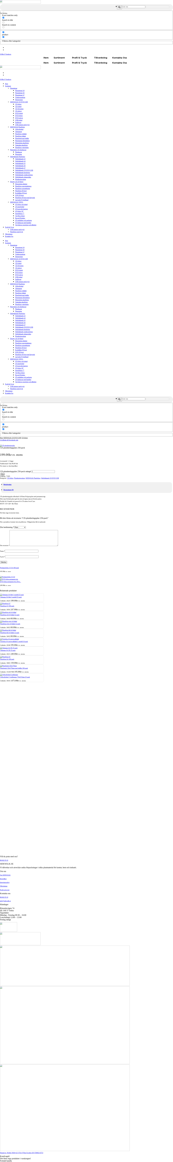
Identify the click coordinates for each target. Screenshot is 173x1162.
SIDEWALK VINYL (16, 202)
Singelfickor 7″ (19, 213)
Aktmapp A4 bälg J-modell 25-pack (11, 597)
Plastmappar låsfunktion (22, 141)
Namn (2, 551)
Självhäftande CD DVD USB (24, 170)
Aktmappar (18, 131)
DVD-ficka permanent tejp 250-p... (10, 582)
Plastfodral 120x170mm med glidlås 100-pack (14, 668)
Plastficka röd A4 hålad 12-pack (9, 615)
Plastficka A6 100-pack (7, 659)
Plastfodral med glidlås (22, 138)
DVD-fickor (19, 116)
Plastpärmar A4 (19, 90)
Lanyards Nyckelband (21, 200)
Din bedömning (7, 527)
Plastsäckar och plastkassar (18, 150)
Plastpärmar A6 (19, 93)
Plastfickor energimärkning (23, 186)
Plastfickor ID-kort (21, 191)
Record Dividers (20, 218)
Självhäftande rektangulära (23, 177)
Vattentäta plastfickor (21, 145)
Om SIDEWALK (5, 875)
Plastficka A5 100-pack (7, 606)
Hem (46, 58)
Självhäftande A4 (20, 161)
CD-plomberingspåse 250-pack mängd (15, 471)
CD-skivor (18, 111)
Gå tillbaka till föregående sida (9, 440)
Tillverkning (100, 58)
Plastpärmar (13, 88)
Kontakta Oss (119, 58)
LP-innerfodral (19, 207)
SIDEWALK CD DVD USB (19, 102)
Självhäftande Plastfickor (17, 157)
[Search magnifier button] (119, 7)
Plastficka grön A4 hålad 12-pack (10, 624)
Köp (2, 474)
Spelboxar (18, 122)
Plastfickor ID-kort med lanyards (25, 198)
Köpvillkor (3, 879)
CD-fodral (18, 106)
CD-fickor (18, 104)
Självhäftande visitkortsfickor (24, 175)
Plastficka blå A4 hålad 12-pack (9, 633)
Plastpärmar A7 (19, 95)
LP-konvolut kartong (21, 209)
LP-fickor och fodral (21, 204)
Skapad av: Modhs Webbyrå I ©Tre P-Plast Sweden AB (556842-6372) (21, 1153)
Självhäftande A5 (20, 163)
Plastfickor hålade (20, 136)
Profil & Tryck (79, 58)
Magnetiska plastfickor (22, 143)
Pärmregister (19, 100)
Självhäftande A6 (20, 166)
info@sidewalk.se (5, 901)
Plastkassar (18, 152)
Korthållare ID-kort (21, 193)
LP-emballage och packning (23, 220)
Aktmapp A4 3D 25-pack (7, 650)
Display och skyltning (16, 182)
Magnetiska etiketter (21, 184)
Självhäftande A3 (20, 159)
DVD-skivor (19, 118)
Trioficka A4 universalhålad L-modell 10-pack (14, 641)
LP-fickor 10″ (19, 211)
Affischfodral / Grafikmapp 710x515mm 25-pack (15, 677)
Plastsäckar (18, 154)
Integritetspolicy (5, 882)
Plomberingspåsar (20, 179)
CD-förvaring (19, 109)
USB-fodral (18, 120)
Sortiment (59, 58)
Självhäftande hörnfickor (22, 172)
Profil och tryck (4, 890)
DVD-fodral (19, 113)
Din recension (4, 545)
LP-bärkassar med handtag (23, 223)
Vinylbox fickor (20, 216)
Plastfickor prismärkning (22, 188)
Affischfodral (19, 129)
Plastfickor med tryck (16, 232)
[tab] (7, 484)
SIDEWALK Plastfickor (17, 127)
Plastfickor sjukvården (22, 147)
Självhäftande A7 (20, 168)
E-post (2, 557)
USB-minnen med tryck (22, 125)
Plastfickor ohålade (21, 134)
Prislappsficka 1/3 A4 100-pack (9, 568)
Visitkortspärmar (20, 97)
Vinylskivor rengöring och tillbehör (25, 225)
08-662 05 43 (4, 860)
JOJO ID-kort (19, 195)
